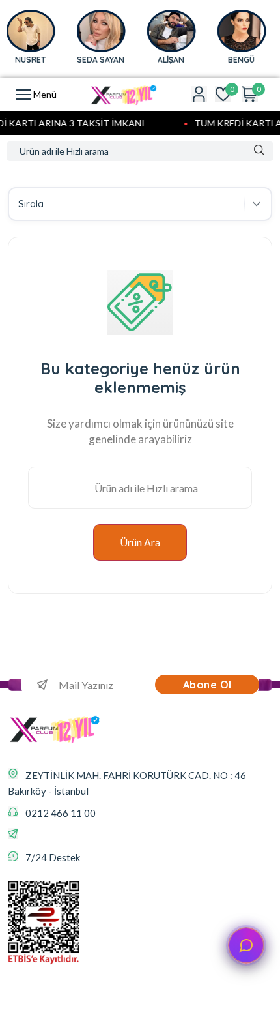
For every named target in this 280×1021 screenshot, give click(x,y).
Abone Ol (207, 684)
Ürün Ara (140, 542)
